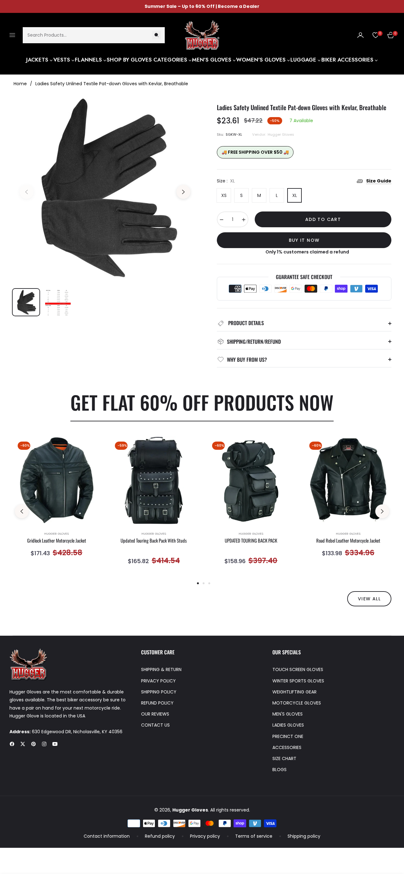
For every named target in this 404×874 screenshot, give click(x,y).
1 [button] (198, 583)
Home (20, 83)
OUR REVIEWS (155, 714)
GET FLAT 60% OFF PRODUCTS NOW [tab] (202, 402)
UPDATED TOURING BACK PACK (251, 541)
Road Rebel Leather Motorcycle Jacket (348, 541)
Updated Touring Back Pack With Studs (154, 541)
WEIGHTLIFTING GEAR (294, 692)
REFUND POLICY (157, 703)
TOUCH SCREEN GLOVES (297, 669)
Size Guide (378, 181)
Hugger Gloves (56, 534)
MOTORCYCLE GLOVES (296, 703)
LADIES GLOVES (288, 725)
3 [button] (209, 583)
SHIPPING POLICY (158, 692)
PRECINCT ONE (287, 736)
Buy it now (304, 240)
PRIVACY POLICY (158, 681)
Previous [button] (26, 192)
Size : (226, 181)
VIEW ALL (369, 599)
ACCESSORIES (286, 747)
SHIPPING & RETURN (161, 669)
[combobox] (94, 35)
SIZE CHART (284, 758)
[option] (105, 188)
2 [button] (204, 583)
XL (294, 195)
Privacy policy (205, 836)
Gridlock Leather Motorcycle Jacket (56, 541)
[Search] (156, 35)
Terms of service (253, 836)
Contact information (107, 836)
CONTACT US (155, 725)
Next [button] (183, 192)
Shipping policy (304, 836)
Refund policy (160, 836)
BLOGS (279, 769)
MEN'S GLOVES (287, 714)
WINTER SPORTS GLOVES (298, 681)
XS (224, 195)
